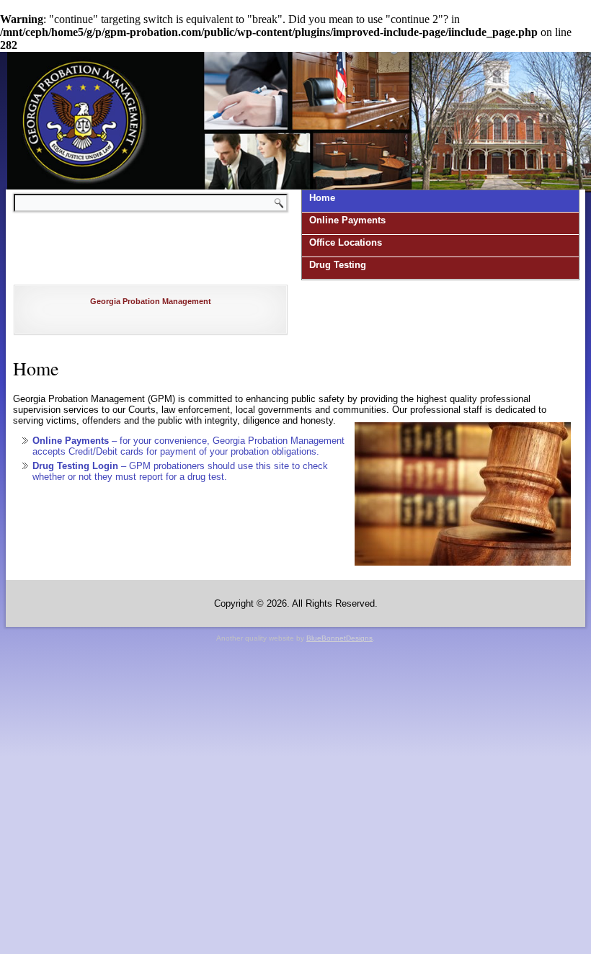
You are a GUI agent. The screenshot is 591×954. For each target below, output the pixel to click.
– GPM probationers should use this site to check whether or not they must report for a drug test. (180, 471)
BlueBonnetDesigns (339, 638)
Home (322, 197)
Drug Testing (337, 264)
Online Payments (347, 220)
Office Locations (345, 242)
